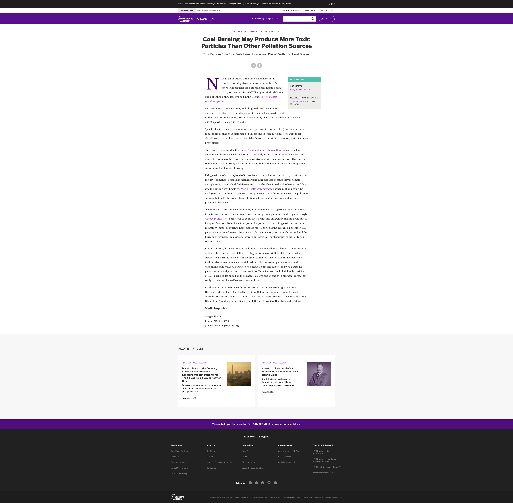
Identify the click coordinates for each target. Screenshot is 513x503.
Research (237, 31)
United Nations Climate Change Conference (264, 150)
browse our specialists (287, 424)
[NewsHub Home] (205, 19)
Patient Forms (309, 10)
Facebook (259, 65)
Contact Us (322, 10)
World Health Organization (256, 189)
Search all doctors (298, 101)
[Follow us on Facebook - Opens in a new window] (250, 482)
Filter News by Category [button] (262, 19)
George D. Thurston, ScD (300, 90)
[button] (332, 4)
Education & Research (207, 10)
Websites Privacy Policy (292, 497)
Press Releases (251, 31)
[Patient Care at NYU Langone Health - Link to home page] (177, 497)
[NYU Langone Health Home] (185, 19)
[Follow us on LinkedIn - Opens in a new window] (275, 482)
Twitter (253, 65)
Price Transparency (241, 497)
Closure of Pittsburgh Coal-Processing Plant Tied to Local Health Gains (280, 371)
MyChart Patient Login (292, 10)
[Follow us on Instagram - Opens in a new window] (262, 482)
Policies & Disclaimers (259, 497)
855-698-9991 (337, 497)
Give (331, 10)
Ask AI (329, 18)
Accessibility (307, 497)
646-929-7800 (261, 424)
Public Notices (275, 497)
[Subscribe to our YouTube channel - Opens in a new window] (269, 482)
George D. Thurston (216, 219)
